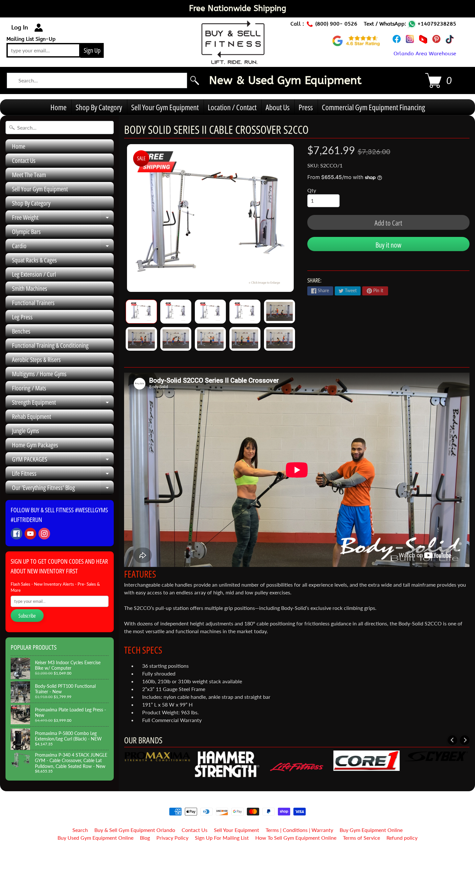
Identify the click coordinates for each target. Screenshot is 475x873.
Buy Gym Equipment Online (371, 830)
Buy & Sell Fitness (235, 854)
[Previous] (452, 740)
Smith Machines (29, 288)
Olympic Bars (26, 231)
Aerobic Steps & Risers (36, 359)
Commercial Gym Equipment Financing (373, 107)
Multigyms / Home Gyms (39, 373)
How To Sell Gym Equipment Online (295, 838)
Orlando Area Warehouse (425, 53)
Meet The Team (29, 174)
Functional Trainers (33, 302)
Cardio (63, 247)
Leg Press (22, 317)
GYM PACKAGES (63, 460)
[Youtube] (30, 533)
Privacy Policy (172, 838)
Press (306, 107)
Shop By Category (99, 107)
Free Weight (63, 219)
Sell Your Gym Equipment (165, 107)
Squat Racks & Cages (34, 260)
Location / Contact (232, 107)
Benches (21, 331)
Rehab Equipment (31, 416)
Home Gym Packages (35, 445)
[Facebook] (16, 533)
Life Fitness (63, 475)
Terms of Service (361, 838)
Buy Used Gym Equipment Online (95, 838)
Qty (311, 190)
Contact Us (24, 160)
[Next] (465, 740)
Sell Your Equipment (236, 830)
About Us (278, 107)
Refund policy (401, 838)
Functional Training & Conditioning (50, 345)
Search (80, 830)
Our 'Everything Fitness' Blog (63, 489)
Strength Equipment (63, 404)
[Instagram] (44, 533)
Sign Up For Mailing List (222, 838)
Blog (145, 838)
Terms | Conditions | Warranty (299, 830)
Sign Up (92, 50)
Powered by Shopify (238, 860)
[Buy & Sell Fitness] (233, 60)
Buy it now (388, 245)
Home (58, 107)
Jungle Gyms (25, 430)
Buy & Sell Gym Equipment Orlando (134, 830)
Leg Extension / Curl (34, 274)
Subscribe (27, 615)
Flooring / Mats (29, 388)
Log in (19, 27)
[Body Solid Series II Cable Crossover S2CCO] (141, 312)
